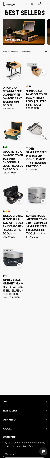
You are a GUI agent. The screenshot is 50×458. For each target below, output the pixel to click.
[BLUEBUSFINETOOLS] (9, 4)
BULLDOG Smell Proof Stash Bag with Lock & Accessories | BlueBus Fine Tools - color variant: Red (9, 211)
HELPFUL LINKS (10, 411)
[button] (26, 4)
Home (5, 52)
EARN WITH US (10, 420)
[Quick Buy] (43, 72)
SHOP (5, 402)
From (11, 297)
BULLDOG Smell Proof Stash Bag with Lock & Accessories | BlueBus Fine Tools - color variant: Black (3, 211)
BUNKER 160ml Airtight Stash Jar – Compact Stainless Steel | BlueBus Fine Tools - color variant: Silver (27, 211)
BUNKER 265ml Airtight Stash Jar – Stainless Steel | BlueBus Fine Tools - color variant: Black (3, 276)
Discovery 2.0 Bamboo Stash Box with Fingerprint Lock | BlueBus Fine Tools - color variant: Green (6, 147)
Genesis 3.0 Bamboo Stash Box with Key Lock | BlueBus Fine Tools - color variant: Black (30, 86)
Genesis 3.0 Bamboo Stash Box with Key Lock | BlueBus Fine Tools (36, 97)
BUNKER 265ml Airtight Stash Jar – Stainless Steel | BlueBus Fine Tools (13, 287)
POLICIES (7, 429)
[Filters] (46, 52)
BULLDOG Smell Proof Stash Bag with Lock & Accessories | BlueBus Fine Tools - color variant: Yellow (6, 211)
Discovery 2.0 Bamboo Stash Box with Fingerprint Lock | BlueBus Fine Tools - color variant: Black (3, 147)
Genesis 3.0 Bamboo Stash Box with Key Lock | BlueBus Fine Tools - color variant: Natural (27, 86)
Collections (14, 52)
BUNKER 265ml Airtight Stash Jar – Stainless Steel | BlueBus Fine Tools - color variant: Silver (6, 276)
